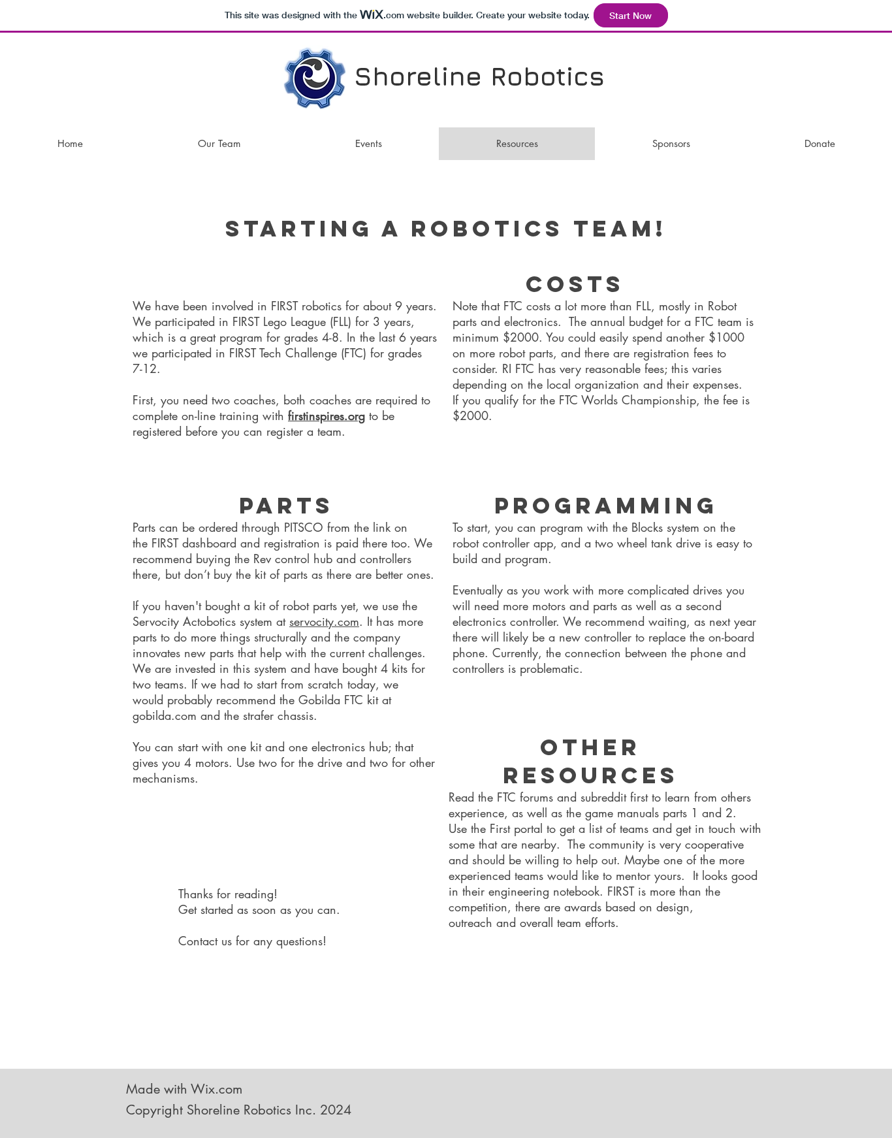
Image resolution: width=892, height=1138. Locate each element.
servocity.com (324, 621)
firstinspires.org (326, 415)
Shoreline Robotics (479, 75)
